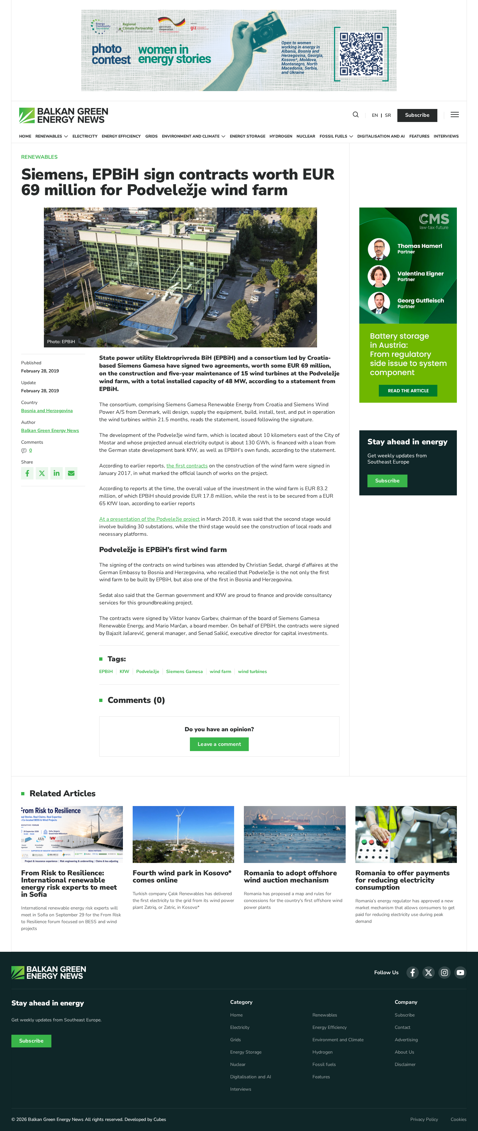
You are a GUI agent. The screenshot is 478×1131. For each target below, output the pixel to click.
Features (419, 136)
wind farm (220, 671)
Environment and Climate (190, 136)
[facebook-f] (412, 972)
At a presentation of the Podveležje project (149, 519)
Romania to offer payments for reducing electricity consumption (402, 880)
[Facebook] (27, 473)
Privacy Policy (424, 1119)
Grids (151, 136)
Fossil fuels (333, 136)
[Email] (71, 473)
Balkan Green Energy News (50, 430)
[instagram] (444, 972)
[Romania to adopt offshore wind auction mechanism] (295, 834)
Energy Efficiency (121, 136)
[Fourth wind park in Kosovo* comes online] (183, 834)
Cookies (459, 1119)
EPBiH (106, 671)
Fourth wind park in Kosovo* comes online (182, 876)
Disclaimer (405, 1064)
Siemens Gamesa (184, 671)
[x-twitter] (428, 972)
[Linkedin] (56, 473)
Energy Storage (247, 136)
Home (25, 136)
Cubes (159, 1119)
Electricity (85, 136)
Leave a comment (219, 744)
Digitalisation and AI (381, 136)
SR (388, 115)
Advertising (406, 1040)
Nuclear (306, 136)
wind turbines (252, 671)
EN (375, 115)
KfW (124, 671)
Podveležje (147, 671)
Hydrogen (281, 136)
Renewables (48, 136)
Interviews (446, 136)
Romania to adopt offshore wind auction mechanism (290, 876)
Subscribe (417, 115)
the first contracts (187, 465)
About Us (404, 1052)
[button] (356, 115)
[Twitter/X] (42, 473)
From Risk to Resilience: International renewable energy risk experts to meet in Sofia (69, 883)
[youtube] (460, 972)
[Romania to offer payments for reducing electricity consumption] (406, 834)
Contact (402, 1027)
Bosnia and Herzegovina (47, 411)
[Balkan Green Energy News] (63, 115)
